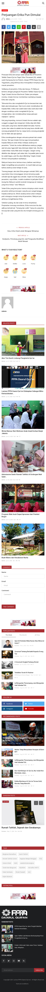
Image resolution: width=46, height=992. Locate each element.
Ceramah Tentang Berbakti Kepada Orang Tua (29, 653)
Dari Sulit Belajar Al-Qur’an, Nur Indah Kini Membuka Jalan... (29, 772)
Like (6, 264)
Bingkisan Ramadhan (9, 854)
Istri (29, 872)
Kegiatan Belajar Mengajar (28, 859)
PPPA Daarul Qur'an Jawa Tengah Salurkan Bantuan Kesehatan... (28, 927)
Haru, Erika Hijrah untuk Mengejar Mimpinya (23, 231)
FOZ (40, 859)
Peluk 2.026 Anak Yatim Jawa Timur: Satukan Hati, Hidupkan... (29, 946)
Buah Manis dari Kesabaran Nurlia (15, 558)
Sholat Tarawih (20, 872)
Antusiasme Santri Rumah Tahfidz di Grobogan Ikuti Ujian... (22, 475)
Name (4, 572)
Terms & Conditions (22, 984)
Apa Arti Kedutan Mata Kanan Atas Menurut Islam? (29, 642)
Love (24, 264)
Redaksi (17, 645)
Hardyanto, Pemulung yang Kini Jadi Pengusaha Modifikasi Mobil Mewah (23, 240)
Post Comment (8, 607)
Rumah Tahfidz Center (10, 859)
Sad (15, 277)
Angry (6, 277)
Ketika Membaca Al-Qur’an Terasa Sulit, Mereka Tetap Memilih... (28, 782)
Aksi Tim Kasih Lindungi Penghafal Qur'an (18, 358)
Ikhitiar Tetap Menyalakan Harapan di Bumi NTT (29, 751)
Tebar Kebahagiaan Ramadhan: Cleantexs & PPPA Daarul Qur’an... (23, 829)
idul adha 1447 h (33, 868)
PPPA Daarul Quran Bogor (22, 675)
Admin (8, 19)
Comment (5, 590)
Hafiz (15, 863)
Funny (33, 264)
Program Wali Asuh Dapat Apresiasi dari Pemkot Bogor (20, 515)
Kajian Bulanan (7, 876)
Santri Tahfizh (23, 854)
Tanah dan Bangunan (9, 868)
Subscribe (39, 970)
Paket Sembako (8, 872)
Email (4, 581)
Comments (6, 567)
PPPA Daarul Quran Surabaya (10, 834)
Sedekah (4, 10)
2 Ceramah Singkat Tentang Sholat (26, 662)
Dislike (15, 264)
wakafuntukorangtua (27, 863)
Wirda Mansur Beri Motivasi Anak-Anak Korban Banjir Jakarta (22, 432)
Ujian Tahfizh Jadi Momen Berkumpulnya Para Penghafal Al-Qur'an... (29, 937)
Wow (24, 277)
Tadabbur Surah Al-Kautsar (24, 672)
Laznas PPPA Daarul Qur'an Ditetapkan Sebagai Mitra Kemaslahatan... (22, 392)
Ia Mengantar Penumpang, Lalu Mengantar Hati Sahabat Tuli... (29, 684)
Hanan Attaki (7, 863)
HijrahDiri (22, 868)
